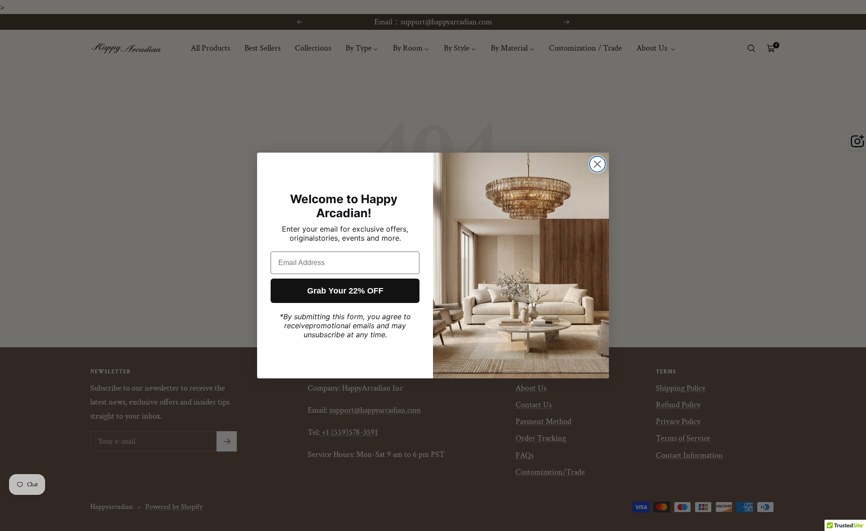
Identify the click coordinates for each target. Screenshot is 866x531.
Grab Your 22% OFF (345, 290)
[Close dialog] (597, 164)
